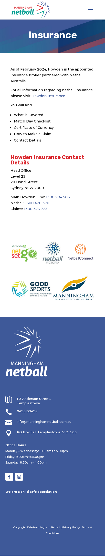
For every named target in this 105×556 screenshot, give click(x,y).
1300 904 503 (58, 197)
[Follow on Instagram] (19, 477)
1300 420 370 (37, 203)
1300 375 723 (35, 209)
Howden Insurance (48, 96)
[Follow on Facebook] (9, 477)
